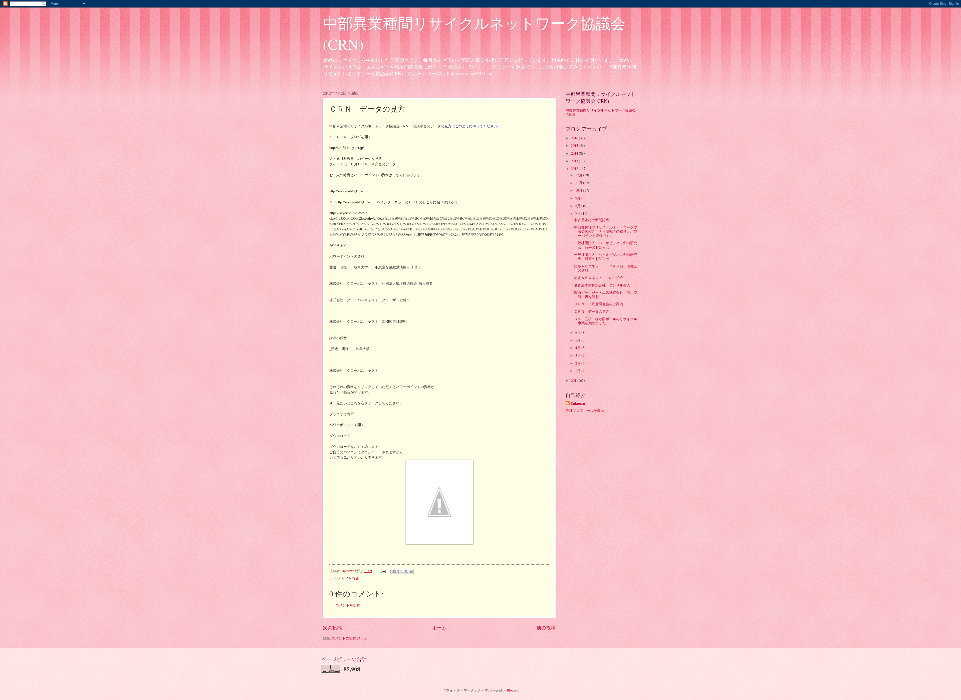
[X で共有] (401, 571)
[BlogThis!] (396, 571)
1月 (578, 370)
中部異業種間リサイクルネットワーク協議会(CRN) (601, 112)
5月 (578, 340)
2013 (575, 161)
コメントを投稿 (348, 605)
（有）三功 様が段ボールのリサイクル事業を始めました (605, 320)
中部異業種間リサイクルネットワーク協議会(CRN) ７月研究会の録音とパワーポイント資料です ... (605, 231)
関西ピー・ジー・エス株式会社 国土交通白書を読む (605, 294)
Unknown (578, 403)
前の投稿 (546, 627)
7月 (578, 213)
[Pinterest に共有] (411, 571)
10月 (579, 190)
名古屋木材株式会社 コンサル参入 (602, 285)
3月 (578, 355)
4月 (578, 347)
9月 (578, 198)
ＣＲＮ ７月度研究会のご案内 (598, 303)
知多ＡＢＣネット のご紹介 (598, 277)
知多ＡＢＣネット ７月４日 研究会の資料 (605, 268)
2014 (575, 153)
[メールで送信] (392, 571)
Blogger (512, 690)
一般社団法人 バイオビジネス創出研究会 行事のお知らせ (605, 244)
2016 (575, 138)
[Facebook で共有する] (406, 571)
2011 (575, 380)
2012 (575, 168)
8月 (578, 205)
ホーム (439, 627)
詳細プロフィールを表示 (585, 410)
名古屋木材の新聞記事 (591, 219)
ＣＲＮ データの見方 (591, 311)
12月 (579, 175)
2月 (578, 363)
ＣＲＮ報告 (350, 578)
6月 (578, 332)
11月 (579, 182)
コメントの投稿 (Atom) (349, 638)
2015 (575, 145)
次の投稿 (332, 627)
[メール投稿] (383, 570)
